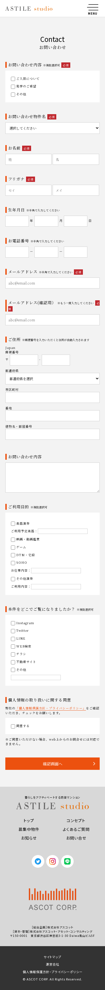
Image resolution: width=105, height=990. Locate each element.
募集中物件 (28, 829)
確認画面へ (52, 763)
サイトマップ (52, 957)
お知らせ (29, 838)
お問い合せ (76, 838)
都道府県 (12, 370)
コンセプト (76, 820)
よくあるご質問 (76, 829)
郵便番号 (12, 352)
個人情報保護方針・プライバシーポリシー (53, 971)
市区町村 (12, 389)
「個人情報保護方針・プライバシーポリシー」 (50, 708)
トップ (29, 820)
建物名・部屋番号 (18, 426)
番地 (8, 408)
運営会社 (52, 964)
